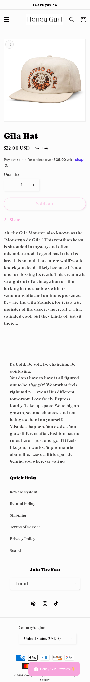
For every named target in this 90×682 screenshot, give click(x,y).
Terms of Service (25, 527)
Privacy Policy (23, 539)
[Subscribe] (74, 584)
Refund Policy (22, 503)
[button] (6, 19)
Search (16, 550)
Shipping (18, 515)
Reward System (24, 492)
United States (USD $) (42, 639)
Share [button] (15, 220)
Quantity (12, 175)
